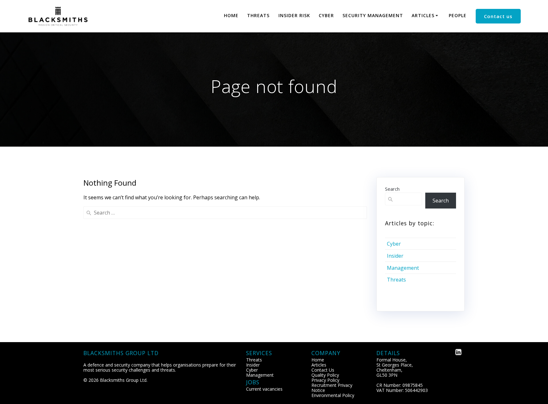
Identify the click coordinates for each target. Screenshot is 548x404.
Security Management (372, 15)
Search (392, 189)
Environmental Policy (332, 395)
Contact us (498, 16)
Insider (395, 255)
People (457, 15)
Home (231, 15)
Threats (258, 15)
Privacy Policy (325, 380)
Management (403, 267)
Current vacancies (264, 389)
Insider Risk (294, 15)
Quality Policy (325, 375)
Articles (423, 15)
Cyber (326, 15)
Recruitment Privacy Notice (331, 387)
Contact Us (322, 370)
